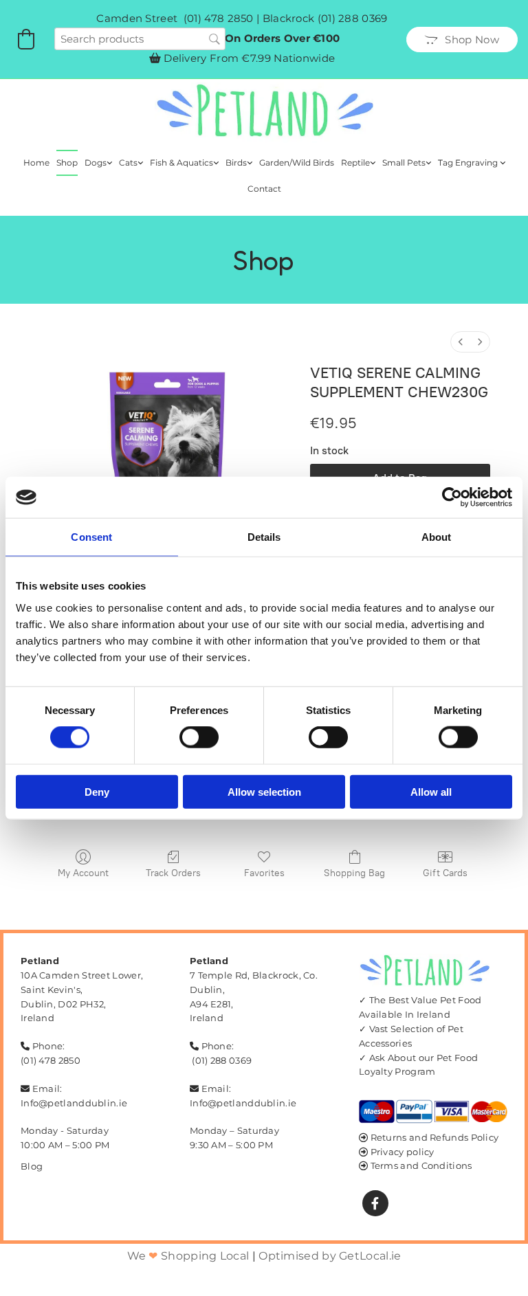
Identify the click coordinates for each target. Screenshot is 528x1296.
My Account (83, 873)
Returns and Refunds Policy (435, 1137)
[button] (462, 39)
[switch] (199, 737)
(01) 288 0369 (353, 18)
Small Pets (404, 162)
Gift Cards (445, 873)
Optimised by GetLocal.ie (329, 1255)
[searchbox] (140, 38)
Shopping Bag (354, 873)
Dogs (96, 162)
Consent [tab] (91, 537)
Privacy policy (402, 1151)
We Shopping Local (188, 1255)
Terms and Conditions (421, 1165)
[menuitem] (460, 342)
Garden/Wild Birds (296, 162)
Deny (97, 791)
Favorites (264, 873)
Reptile (355, 162)
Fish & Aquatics (181, 162)
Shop (67, 162)
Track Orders (173, 873)
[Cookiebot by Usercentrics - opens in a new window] (452, 497)
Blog (32, 1166)
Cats (128, 162)
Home (36, 162)
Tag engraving (469, 162)
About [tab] (436, 537)
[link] (98, 163)
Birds (236, 162)
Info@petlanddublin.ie (74, 1102)
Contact (264, 188)
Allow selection (264, 791)
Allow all (431, 791)
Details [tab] (264, 537)
